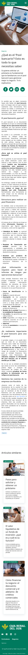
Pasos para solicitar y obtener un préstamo (11, 484)
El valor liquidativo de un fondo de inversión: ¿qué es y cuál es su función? (13, 533)
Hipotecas (3, 643)
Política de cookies (12, 653)
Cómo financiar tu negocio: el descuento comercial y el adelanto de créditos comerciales (13, 589)
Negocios (4, 433)
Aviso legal (5, 653)
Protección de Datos (21, 653)
